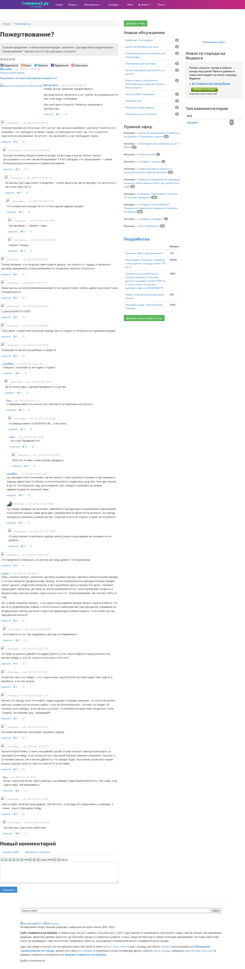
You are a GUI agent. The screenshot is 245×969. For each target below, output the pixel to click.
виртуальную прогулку (199, 950)
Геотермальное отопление (141, 114)
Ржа (8, 400)
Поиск (161, 4)
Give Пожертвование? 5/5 (13, 59)
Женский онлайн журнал (139, 107)
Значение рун (133, 100)
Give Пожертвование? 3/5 (7, 59)
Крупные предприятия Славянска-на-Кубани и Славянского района (152, 134)
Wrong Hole (50, 85)
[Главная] (36, 4)
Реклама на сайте (214, 42)
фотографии (85, 950)
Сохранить (8, 889)
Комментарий (11, 852)
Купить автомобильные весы (142, 46)
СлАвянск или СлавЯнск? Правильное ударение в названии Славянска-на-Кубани (151, 208)
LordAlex (8, 364)
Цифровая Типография (139, 40)
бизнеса (166, 946)
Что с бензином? (149, 226)
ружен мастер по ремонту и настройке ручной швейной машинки (148, 170)
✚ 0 (58, 114)
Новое (59, 4)
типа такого (121, 946)
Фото (130, 4)
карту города (161, 950)
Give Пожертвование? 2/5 (4, 59)
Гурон (5, 573)
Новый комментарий (12, 72)
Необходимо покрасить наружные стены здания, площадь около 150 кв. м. (145, 263)
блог (109, 946)
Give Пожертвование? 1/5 (1, 59)
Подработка (137, 238)
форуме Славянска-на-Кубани (85, 954)
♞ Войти (143, 4)
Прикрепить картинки (37, 852)
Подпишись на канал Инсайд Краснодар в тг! (28, 78)
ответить (48, 114)
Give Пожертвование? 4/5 (10, 59)
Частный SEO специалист (140, 94)
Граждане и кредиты (151, 218)
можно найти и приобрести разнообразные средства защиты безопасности (144, 83)
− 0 (65, 114)
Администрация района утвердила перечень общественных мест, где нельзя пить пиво (152, 182)
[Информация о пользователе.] (21, 85)
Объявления (92, 4)
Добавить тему (135, 23)
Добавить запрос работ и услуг (144, 318)
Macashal (6, 69)
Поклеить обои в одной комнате (144, 253)
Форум (72, 4)
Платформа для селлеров (140, 63)
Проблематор (22, 23)
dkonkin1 (193, 122)
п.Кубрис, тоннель (150, 161)
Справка (113, 4)
